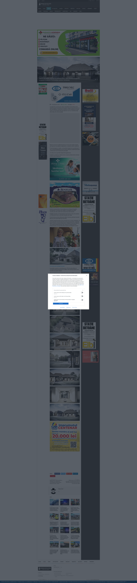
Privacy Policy (74, 307)
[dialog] (68, 291)
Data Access (68, 307)
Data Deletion (62, 307)
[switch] (81, 292)
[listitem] (68, 290)
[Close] (87, 276)
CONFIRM (61, 303)
